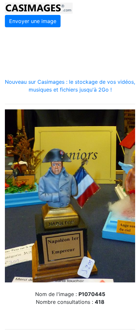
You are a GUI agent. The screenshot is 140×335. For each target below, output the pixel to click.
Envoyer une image (32, 21)
